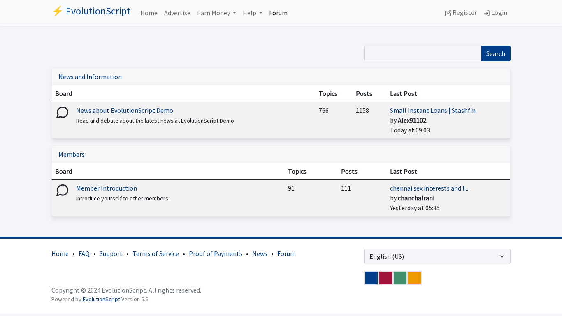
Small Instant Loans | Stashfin (433, 110)
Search (495, 53)
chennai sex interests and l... (429, 188)
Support (111, 253)
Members (71, 154)
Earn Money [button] (214, 13)
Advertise (177, 13)
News (259, 253)
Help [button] (250, 13)
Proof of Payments (215, 253)
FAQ (84, 253)
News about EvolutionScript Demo (124, 110)
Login (498, 12)
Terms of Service (155, 253)
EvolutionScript (101, 299)
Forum (278, 13)
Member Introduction (106, 188)
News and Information (90, 76)
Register (464, 12)
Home (149, 13)
